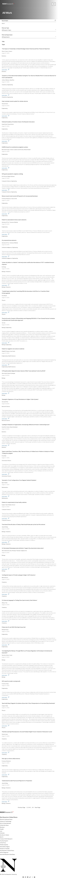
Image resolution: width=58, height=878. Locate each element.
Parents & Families (5, 848)
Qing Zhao (12, 80)
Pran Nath (4, 455)
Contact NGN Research (6, 838)
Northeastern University (10, 874)
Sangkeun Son (24, 550)
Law (1, 831)
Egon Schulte (4, 482)
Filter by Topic (5, 28)
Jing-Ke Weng (5, 527)
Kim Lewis (9, 550)
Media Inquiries (4, 844)
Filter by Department (7, 34)
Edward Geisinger (11, 373)
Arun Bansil (4, 295)
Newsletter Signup (5, 846)
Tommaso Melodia (14, 222)
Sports (1, 837)
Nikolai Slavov (5, 577)
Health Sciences (12, 356)
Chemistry (4, 84)
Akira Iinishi (4, 373)
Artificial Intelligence (7, 247)
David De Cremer (5, 427)
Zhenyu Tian (4, 602)
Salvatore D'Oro (5, 222)
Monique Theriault (16, 550)
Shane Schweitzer (14, 427)
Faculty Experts (4, 840)
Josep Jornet (14, 198)
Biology (3, 271)
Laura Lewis (12, 351)
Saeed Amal (4, 124)
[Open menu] (54, 4)
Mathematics (5, 487)
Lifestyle (2, 833)
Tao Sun (3, 322)
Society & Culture (4, 835)
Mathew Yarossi (11, 504)
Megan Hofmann (11, 176)
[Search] (55, 20)
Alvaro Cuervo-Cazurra (7, 51)
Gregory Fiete (5, 705)
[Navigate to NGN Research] (6, 812)
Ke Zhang (4, 266)
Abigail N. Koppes (6, 351)
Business (4, 56)
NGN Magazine (4, 852)
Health (2, 829)
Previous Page (21, 807)
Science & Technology (5, 821)
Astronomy (4, 460)
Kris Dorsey (4, 176)
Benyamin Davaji (5, 149)
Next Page (37, 807)
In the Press (3, 842)
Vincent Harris (5, 103)
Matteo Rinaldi (27, 149)
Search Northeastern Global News (7, 854)
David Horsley (20, 149)
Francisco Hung (5, 683)
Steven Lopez (5, 734)
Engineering (10, 84)
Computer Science (6, 181)
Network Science (6, 406)
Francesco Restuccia (6, 198)
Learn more (4, 69)
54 (32, 807)
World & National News (6, 819)
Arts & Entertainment (5, 823)
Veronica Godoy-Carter (7, 655)
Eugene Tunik (5, 504)
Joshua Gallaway (5, 80)
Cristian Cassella (13, 149)
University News (4, 825)
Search (3, 23)
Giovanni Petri (5, 401)
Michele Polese (5, 629)
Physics (3, 300)
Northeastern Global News (8, 817)
